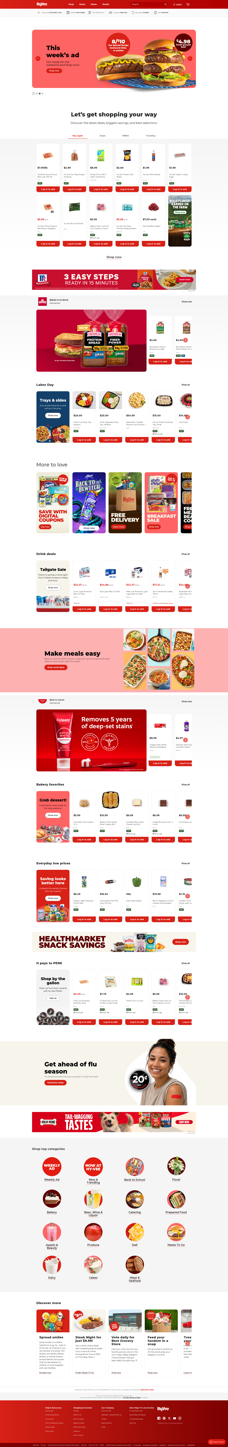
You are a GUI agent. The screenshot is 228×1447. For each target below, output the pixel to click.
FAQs (103, 1427)
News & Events (106, 1423)
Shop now (152, 1373)
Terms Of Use (93, 1445)
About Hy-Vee (106, 1411)
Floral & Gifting (78, 1419)
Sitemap (36, 1445)
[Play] (91, 740)
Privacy (43, 1445)
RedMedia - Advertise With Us (111, 1415)
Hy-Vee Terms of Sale (131, 1397)
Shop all (186, 385)
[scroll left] (38, 58)
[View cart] (188, 4)
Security (84, 1445)
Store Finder (49, 1431)
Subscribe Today (147, 1389)
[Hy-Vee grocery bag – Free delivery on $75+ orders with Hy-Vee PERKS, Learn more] (125, 502)
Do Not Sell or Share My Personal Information (63, 1445)
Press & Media (50, 1427)
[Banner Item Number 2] (42, 93)
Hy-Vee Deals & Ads (135, 1411)
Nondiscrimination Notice (176, 1445)
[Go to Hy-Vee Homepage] (42, 4)
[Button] (33, 93)
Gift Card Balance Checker (54, 1423)
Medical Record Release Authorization (119, 1445)
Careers (104, 1419)
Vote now (116, 1373)
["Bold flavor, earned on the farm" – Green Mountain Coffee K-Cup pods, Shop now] (180, 221)
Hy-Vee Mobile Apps (136, 1419)
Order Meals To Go (84, 1373)
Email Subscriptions (52, 1415)
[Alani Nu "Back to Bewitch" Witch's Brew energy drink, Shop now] (89, 502)
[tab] (78, 136)
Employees (137, 1445)
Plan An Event (78, 1435)
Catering (76, 1431)
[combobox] (149, 4)
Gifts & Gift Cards (79, 1427)
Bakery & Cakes (78, 1423)
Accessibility (191, 1445)
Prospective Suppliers (150, 1445)
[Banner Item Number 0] (37, 93)
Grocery (76, 1411)
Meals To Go (77, 1415)
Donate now (45, 1373)
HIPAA (102, 1445)
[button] (155, 757)
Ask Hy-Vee (49, 1411)
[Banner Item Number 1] (40, 93)
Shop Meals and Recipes (137, 1415)
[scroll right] (190, 58)
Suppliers (162, 1445)
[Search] (166, 4)
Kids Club (132, 1423)
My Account (49, 1419)
